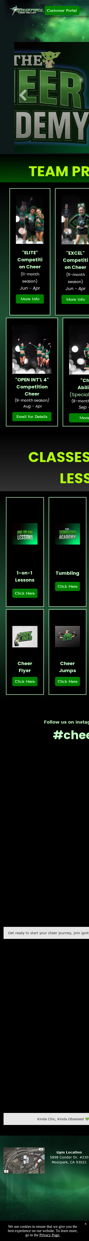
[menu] (82, 9)
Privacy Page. (49, 1235)
